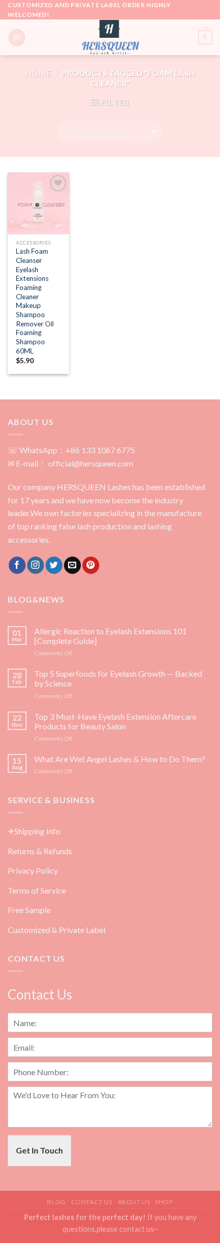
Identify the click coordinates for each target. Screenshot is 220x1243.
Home (38, 73)
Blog (56, 1202)
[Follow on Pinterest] (90, 565)
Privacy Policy (33, 870)
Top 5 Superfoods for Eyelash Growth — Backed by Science (118, 678)
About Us (134, 1202)
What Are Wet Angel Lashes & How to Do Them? (119, 759)
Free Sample (29, 910)
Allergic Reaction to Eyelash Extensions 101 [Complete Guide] (110, 636)
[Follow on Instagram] (35, 565)
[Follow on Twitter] (54, 565)
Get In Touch (39, 1150)
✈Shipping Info (34, 831)
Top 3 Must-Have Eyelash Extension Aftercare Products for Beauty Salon (115, 721)
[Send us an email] (72, 565)
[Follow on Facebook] (17, 565)
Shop (163, 1202)
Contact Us (92, 1202)
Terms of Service (37, 890)
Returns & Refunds (40, 851)
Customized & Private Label (56, 930)
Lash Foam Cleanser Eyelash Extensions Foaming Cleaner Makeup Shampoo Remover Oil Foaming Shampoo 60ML (35, 300)
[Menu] (17, 37)
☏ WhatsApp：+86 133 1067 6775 (71, 450)
